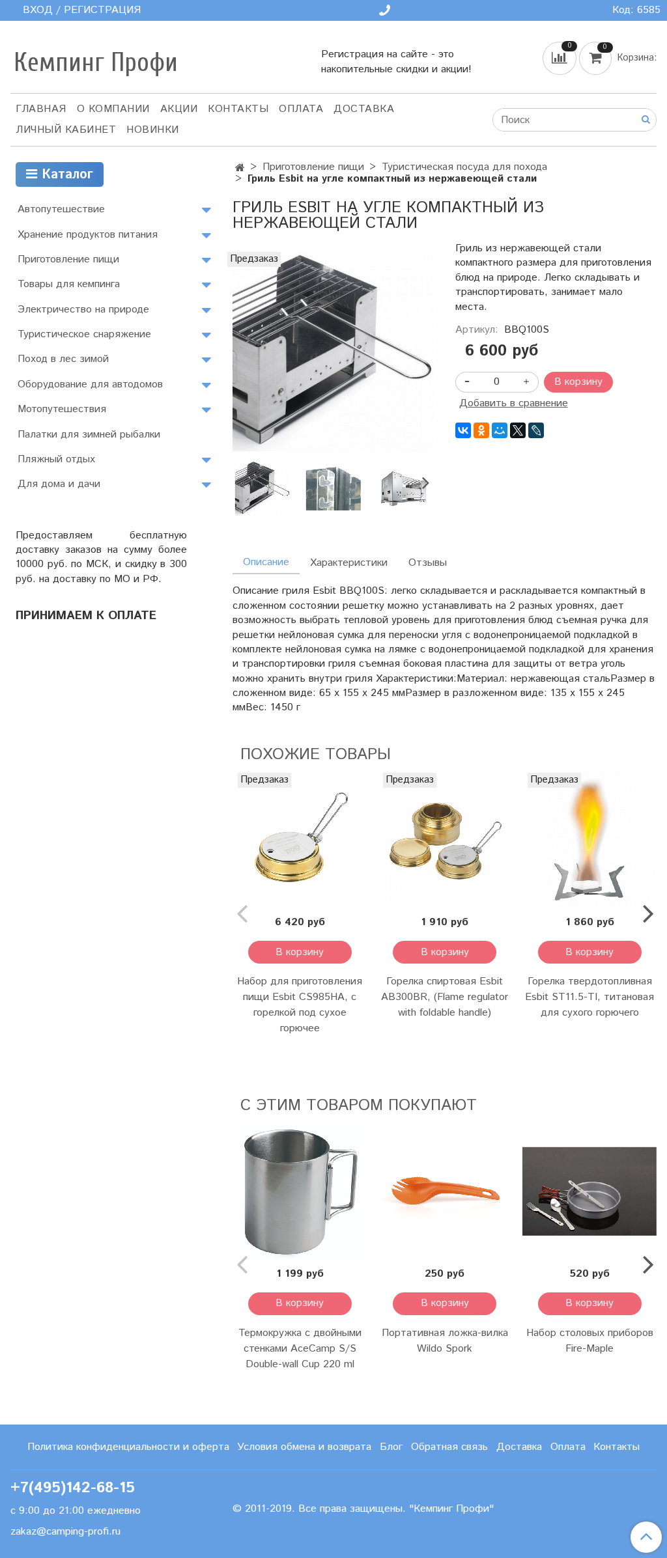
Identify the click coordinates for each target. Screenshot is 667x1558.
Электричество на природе (83, 309)
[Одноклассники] (481, 430)
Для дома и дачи (59, 484)
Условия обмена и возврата (304, 1447)
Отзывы (427, 562)
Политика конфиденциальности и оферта (128, 1447)
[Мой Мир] (499, 430)
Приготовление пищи (313, 167)
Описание (266, 562)
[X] (518, 430)
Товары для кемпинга (69, 284)
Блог (391, 1447)
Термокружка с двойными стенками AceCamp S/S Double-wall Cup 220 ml (300, 1349)
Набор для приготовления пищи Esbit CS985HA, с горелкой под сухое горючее (299, 1005)
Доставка (364, 109)
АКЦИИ (179, 109)
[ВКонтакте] (463, 430)
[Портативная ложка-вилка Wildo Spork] (445, 1191)
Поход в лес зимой (63, 359)
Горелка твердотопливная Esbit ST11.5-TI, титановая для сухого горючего (589, 997)
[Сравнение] (561, 58)
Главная (41, 109)
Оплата (301, 109)
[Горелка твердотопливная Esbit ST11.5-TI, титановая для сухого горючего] (589, 840)
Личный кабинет (66, 129)
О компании (113, 109)
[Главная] (240, 168)
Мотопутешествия (62, 409)
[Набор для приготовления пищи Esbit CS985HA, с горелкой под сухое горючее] (300, 840)
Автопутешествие (61, 209)
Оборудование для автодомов (90, 384)
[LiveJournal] (536, 430)
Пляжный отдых (56, 459)
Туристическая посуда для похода (464, 167)
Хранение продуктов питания (88, 234)
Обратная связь (449, 1447)
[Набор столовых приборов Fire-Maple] (589, 1191)
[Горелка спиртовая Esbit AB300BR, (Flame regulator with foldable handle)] (445, 840)
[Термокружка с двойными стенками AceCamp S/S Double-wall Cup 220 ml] (300, 1191)
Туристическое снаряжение (84, 334)
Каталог (65, 174)
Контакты (238, 109)
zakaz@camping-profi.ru (65, 1531)
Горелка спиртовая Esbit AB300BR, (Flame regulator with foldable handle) (444, 997)
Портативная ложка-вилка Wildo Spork (445, 1341)
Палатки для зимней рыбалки (89, 434)
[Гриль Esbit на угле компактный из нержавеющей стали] (333, 352)
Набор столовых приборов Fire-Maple (589, 1341)
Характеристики (349, 562)
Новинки (152, 129)
